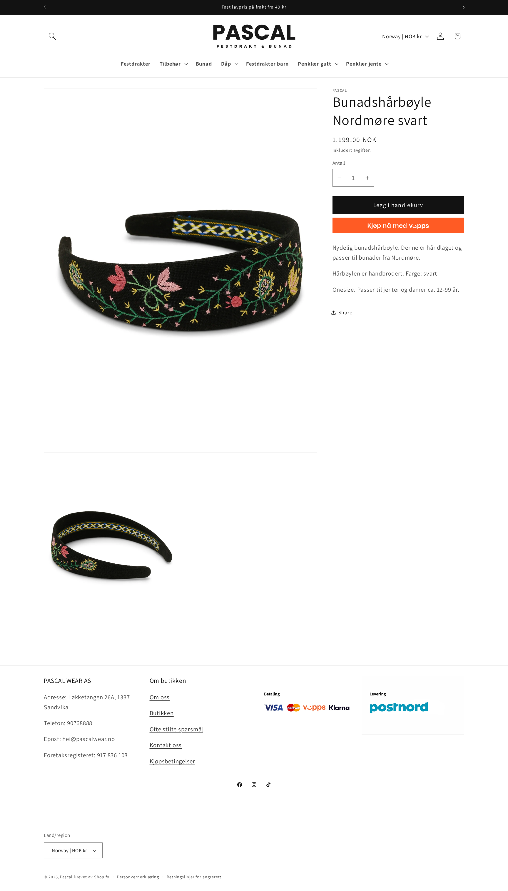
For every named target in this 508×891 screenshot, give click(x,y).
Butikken (162, 713)
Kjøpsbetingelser (172, 761)
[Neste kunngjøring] (463, 7)
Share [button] (345, 312)
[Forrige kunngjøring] (44, 7)
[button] (52, 36)
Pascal (66, 877)
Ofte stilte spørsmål (176, 729)
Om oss (160, 697)
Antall (338, 163)
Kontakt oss (166, 745)
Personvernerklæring (138, 877)
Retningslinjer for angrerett (194, 877)
